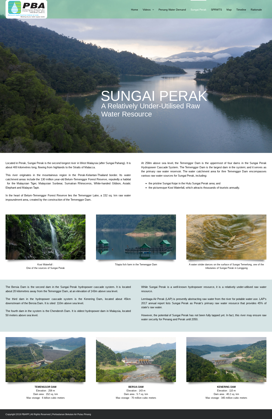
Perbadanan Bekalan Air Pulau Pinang (71, 414)
